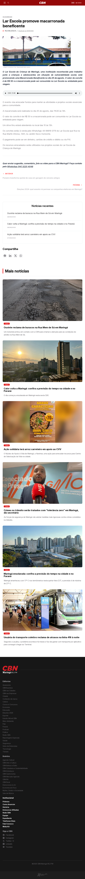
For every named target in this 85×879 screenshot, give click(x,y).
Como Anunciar (9, 804)
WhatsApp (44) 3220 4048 (20, 166)
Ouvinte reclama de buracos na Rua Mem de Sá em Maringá (34, 213)
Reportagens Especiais (11, 738)
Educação (6, 710)
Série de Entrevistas (10, 746)
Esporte (5, 716)
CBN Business (8, 688)
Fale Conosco (8, 824)
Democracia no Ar (9, 785)
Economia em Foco (9, 788)
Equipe (5, 815)
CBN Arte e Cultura (9, 763)
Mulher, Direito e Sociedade (13, 790)
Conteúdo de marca (10, 699)
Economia (6, 707)
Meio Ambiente (8, 721)
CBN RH (5, 779)
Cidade (7, 323)
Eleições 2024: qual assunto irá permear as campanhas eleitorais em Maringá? (49, 189)
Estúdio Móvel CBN (10, 718)
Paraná (5, 727)
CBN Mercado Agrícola (11, 777)
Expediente (7, 818)
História (6, 807)
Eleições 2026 (8, 713)
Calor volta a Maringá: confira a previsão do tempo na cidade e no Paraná (40, 224)
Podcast (6, 729)
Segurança (7, 743)
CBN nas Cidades (9, 691)
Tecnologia (7, 749)
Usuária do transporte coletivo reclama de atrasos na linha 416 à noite (41, 637)
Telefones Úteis (9, 821)
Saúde (5, 740)
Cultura (5, 702)
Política (5, 732)
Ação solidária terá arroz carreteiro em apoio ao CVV (31, 234)
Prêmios (6, 802)
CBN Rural (6, 782)
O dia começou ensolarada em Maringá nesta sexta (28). (26, 395)
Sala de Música (8, 793)
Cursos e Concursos (10, 704)
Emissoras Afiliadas (11, 810)
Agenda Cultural (8, 760)
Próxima (76, 185)
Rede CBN (6, 735)
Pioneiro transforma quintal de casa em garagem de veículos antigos (31, 178)
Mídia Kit (6, 827)
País (4, 724)
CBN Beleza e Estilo (10, 765)
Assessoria (7, 685)
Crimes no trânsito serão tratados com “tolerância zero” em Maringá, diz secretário (41, 511)
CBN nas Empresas (9, 693)
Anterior (9, 174)
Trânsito (6, 752)
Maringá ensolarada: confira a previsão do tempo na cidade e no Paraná (39, 575)
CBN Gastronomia (9, 774)
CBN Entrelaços (8, 771)
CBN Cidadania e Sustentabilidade (15, 768)
